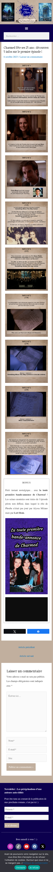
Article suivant (26, 656)
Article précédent (26, 647)
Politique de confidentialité (35, 863)
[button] (26, 28)
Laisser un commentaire (31, 56)
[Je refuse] (49, 861)
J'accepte (20, 867)
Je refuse (34, 867)
